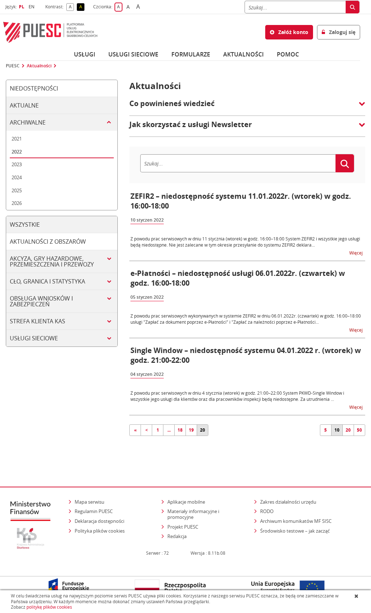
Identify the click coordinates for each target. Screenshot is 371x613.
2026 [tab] (17, 203)
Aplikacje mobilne (186, 502)
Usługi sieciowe (133, 54)
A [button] (71, 7)
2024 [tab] (17, 177)
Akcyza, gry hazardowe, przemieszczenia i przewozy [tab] (52, 261)
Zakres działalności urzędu (288, 501)
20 (202, 430)
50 (359, 430)
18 (180, 430)
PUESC (13, 66)
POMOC (288, 54)
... (169, 430)
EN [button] (32, 6)
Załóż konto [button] (292, 32)
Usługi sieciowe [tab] (34, 338)
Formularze (190, 54)
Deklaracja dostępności (99, 521)
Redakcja (177, 536)
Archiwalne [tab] (28, 122)
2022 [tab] (17, 151)
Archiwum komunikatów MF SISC (296, 521)
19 (191, 430)
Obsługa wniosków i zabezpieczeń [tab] (41, 301)
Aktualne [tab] (24, 105)
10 (336, 430)
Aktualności (243, 54)
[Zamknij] (357, 596)
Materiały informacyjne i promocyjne (193, 514)
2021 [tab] (17, 138)
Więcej (356, 252)
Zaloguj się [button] (341, 32)
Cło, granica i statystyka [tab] (47, 281)
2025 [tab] (17, 190)
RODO (267, 511)
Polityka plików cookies (100, 531)
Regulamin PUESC (94, 511)
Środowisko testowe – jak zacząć (295, 530)
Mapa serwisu (89, 502)
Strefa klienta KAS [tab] (37, 321)
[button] (247, 107)
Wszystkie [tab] (25, 224)
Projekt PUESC (182, 527)
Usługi (84, 54)
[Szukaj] (352, 7)
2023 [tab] (17, 164)
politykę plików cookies (49, 607)
